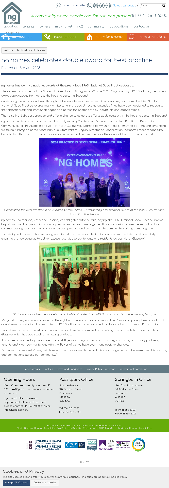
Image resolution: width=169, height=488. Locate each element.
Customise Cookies (45, 482)
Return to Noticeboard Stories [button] (24, 50)
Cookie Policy (119, 477)
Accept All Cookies (16, 482)
